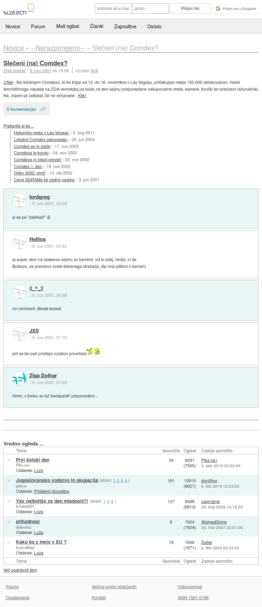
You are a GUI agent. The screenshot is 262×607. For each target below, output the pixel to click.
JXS (34, 331)
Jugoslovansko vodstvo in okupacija (57, 480)
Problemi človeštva (51, 491)
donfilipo (209, 480)
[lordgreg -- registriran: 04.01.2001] (19, 200)
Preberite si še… (18, 125)
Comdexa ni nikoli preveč (37, 159)
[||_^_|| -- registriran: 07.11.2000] (19, 292)
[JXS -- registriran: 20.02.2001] (19, 334)
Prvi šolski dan (32, 459)
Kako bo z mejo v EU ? (41, 541)
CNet (8, 82)
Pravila (12, 586)
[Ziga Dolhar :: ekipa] (19, 378)
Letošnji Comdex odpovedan (41, 139)
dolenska (23, 527)
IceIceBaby (25, 547)
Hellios (37, 239)
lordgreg (39, 197)
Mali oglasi (67, 25)
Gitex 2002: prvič (29, 173)
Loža (38, 470)
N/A (94, 70)
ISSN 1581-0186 (193, 597)
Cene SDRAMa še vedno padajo (44, 179)
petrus (21, 485)
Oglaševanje (18, 597)
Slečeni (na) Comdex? (35, 62)
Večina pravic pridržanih (114, 586)
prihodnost (28, 521)
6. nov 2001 (41, 70)
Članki (96, 25)
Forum (38, 26)
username (210, 501)
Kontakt (99, 597)
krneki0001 (25, 506)
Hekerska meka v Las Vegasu (41, 132)
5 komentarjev (21, 109)
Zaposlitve (125, 26)
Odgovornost (190, 586)
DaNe (206, 542)
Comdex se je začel (32, 146)
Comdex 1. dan (28, 166)
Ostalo (154, 26)
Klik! (82, 95)
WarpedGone (214, 522)
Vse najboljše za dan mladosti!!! (52, 501)
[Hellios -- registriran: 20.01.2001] (19, 242)
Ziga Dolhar (43, 375)
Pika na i (23, 465)
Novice (12, 26)
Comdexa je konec (31, 152)
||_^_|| (36, 288)
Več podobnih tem (20, 570)
